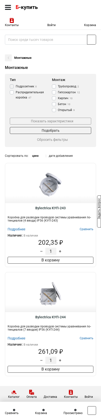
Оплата (31, 397)
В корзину (50, 260)
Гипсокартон (69, 92)
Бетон (64, 104)
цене (35, 156)
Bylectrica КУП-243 (50, 208)
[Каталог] (8, 7)
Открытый (66, 110)
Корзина (90, 25)
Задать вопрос (99, 209)
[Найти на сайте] (91, 40)
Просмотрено (73, 413)
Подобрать (51, 130)
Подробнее (16, 229)
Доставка (50, 397)
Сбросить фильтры (52, 140)
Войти (51, 25)
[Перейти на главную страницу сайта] (37, 7)
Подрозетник (26, 86)
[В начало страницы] (92, 410)
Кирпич (65, 98)
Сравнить (12, 413)
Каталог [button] (14, 397)
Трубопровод (68, 86)
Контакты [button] (12, 25)
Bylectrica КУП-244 (50, 317)
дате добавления (61, 156)
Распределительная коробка (30, 95)
